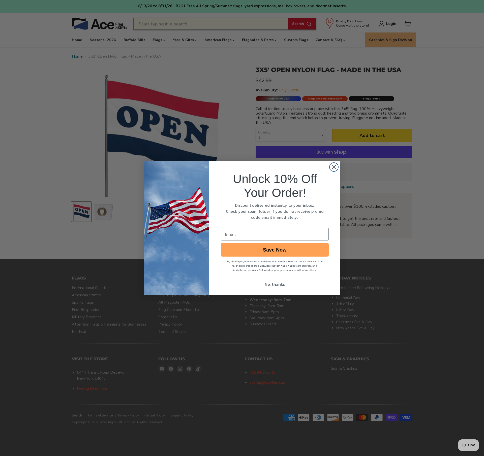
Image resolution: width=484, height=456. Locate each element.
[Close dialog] (333, 167)
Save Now (275, 250)
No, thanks (275, 284)
